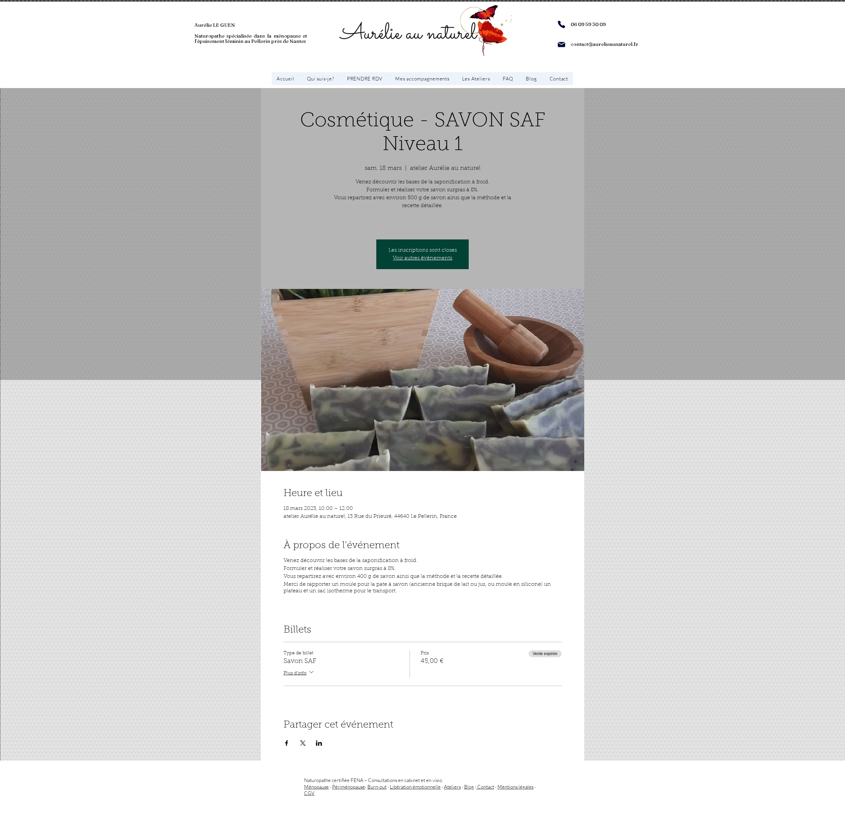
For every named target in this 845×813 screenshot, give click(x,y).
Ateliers (452, 787)
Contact (485, 787)
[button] (422, 78)
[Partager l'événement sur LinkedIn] (319, 743)
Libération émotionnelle (415, 787)
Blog (469, 787)
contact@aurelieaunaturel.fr (604, 44)
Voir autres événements (422, 258)
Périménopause (348, 787)
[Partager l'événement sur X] (303, 743)
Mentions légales (515, 787)
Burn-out (377, 787)
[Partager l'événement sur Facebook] (287, 743)
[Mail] (561, 44)
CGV (309, 793)
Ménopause (316, 787)
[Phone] (561, 24)
